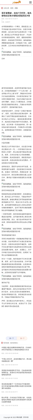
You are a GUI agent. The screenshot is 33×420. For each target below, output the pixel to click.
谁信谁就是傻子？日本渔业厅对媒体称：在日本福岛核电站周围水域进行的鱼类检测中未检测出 (16, 386)
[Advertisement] (16, 73)
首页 (11, 8)
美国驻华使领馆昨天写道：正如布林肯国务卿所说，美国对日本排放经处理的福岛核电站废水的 (16, 372)
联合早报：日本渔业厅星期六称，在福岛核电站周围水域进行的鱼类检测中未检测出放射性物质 (16, 400)
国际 (16, 8)
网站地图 (19, 417)
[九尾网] (16, 2)
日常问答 (26, 417)
